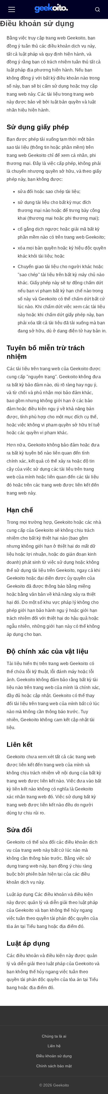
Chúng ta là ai (54, 1036)
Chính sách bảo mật (54, 1066)
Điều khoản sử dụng (54, 1056)
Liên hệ (54, 1046)
